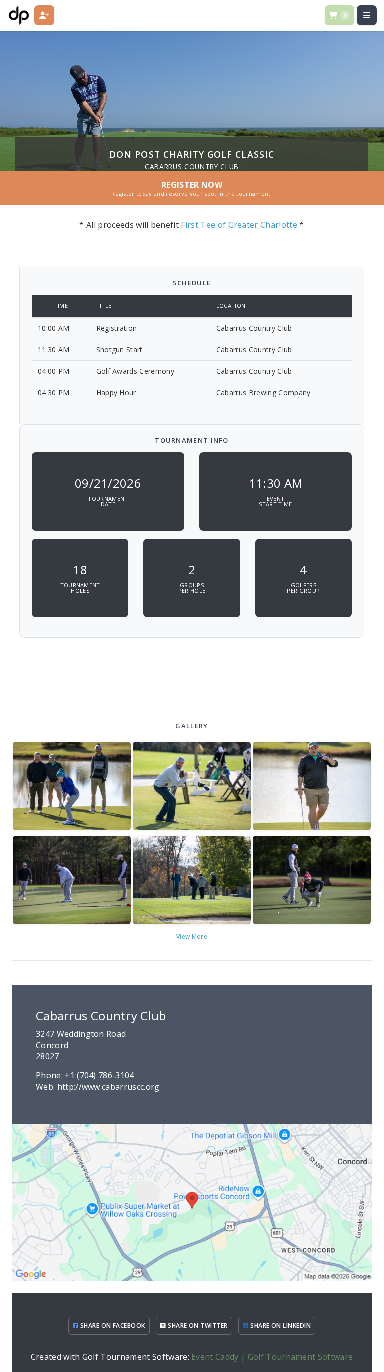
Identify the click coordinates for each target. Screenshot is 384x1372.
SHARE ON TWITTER (197, 1325)
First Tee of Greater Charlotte (239, 224)
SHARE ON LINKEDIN (280, 1325)
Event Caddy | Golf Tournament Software (272, 1356)
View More (192, 936)
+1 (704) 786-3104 (99, 1075)
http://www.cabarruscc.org (109, 1086)
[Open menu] (367, 15)
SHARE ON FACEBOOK (112, 1325)
